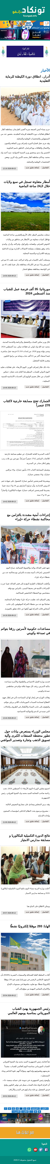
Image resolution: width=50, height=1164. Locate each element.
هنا (28, 906)
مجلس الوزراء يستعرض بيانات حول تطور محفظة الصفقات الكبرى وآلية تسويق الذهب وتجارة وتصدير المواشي (25, 736)
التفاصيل (45, 168)
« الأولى (45, 1109)
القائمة (7, 37)
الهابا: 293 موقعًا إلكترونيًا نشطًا (30, 926)
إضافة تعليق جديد (32, 168)
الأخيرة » (16, 1112)
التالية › (25, 1112)
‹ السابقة (35, 1109)
